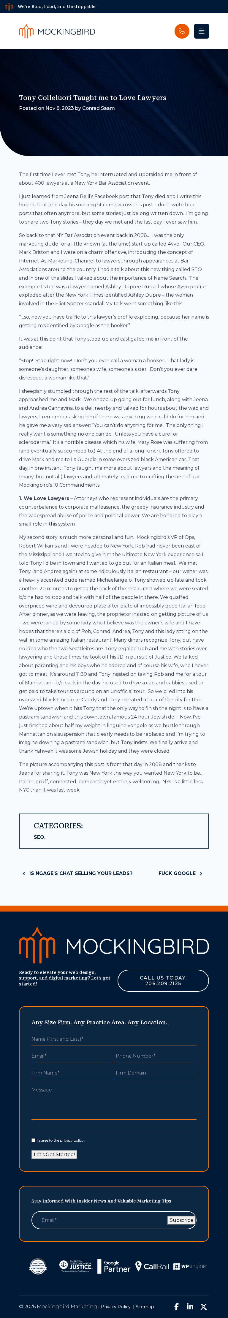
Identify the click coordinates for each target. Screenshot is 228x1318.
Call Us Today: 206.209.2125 (163, 980)
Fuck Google (178, 873)
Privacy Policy (116, 1306)
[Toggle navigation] (201, 31)
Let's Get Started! (54, 1154)
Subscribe (182, 1220)
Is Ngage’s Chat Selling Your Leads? (80, 873)
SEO (39, 837)
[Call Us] (182, 31)
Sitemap (145, 1306)
